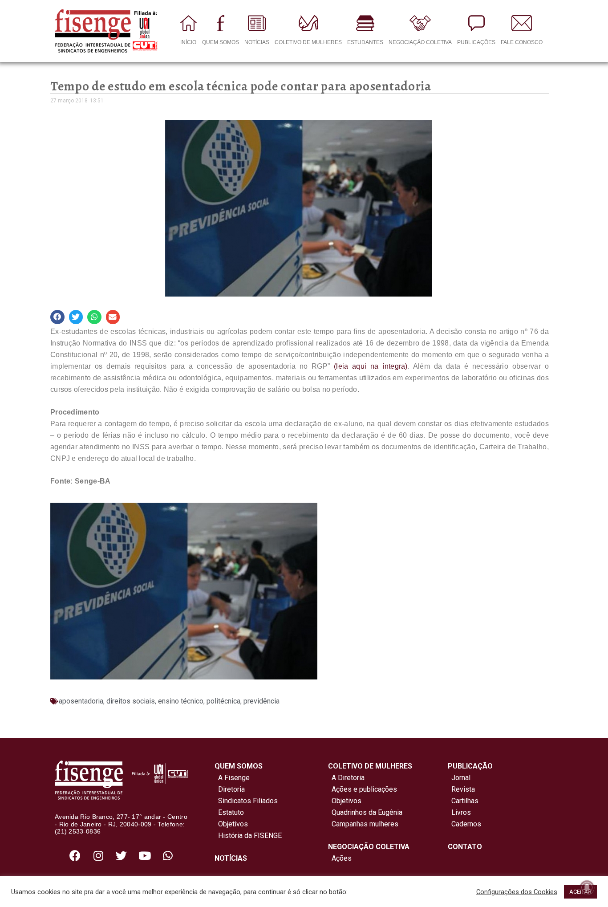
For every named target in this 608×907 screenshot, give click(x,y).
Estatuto (229, 812)
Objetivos (231, 824)
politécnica (223, 701)
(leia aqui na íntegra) (371, 366)
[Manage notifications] (587, 887)
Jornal (460, 777)
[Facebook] (75, 855)
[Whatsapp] (168, 855)
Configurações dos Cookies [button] (516, 892)
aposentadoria (81, 701)
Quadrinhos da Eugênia (365, 812)
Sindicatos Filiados (246, 801)
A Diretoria (346, 777)
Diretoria (230, 789)
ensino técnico (180, 701)
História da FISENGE (248, 835)
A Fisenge (232, 777)
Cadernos (466, 824)
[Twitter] (121, 855)
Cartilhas (464, 801)
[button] (57, 317)
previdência (261, 701)
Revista (463, 789)
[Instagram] (98, 855)
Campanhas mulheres (363, 824)
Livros (461, 812)
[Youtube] (145, 855)
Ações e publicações (362, 789)
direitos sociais (130, 701)
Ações (340, 858)
